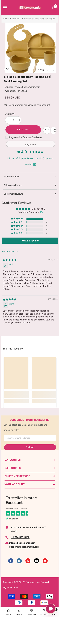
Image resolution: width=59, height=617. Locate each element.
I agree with (15, 137)
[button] (47, 70)
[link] (16, 394)
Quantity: (10, 113)
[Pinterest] (28, 561)
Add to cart (22, 129)
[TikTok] (36, 561)
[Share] (53, 130)
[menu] (5, 7)
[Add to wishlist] (47, 130)
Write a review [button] (30, 240)
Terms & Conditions (32, 137)
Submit (30, 447)
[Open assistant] (50, 608)
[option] (30, 48)
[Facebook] (10, 561)
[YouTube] (45, 561)
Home (6, 18)
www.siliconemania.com (27, 86)
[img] (9, 260)
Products (16, 18)
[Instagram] (19, 561)
